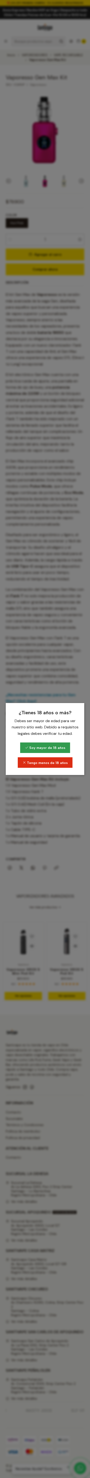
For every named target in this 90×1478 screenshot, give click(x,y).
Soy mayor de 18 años (46, 748)
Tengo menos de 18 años (47, 763)
